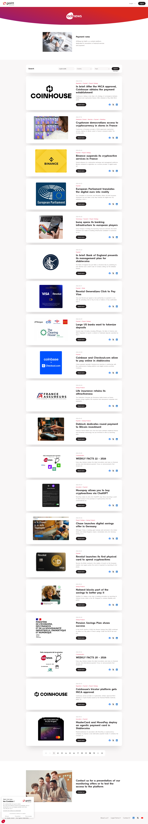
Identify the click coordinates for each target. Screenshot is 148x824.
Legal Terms (115, 818)
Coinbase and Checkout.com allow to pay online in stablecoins (97, 359)
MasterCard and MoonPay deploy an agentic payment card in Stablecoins (96, 725)
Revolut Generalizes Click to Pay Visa (95, 293)
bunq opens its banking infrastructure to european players (97, 223)
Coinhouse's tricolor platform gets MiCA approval (96, 690)
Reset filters (115, 71)
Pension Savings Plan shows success (93, 624)
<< (46, 753)
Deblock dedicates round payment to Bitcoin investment (97, 425)
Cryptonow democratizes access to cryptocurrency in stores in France (97, 124)
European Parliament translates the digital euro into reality (95, 190)
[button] (3, 821)
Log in (142, 3)
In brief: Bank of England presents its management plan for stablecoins (97, 258)
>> (102, 753)
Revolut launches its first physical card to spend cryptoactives (96, 558)
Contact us (81, 792)
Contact (126, 818)
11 (94, 753)
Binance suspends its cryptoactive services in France (96, 157)
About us (103, 818)
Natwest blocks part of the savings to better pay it (92, 591)
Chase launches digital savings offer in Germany (95, 525)
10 (90, 753)
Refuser (7, 816)
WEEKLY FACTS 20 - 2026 (91, 657)
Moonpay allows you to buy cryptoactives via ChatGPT (93, 491)
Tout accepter (28, 816)
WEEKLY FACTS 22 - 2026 (91, 458)
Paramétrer (18, 816)
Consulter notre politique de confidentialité (12, 810)
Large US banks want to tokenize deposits (96, 326)
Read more (81, 104)
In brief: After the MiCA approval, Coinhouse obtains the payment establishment (96, 89)
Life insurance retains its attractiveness (90, 392)
